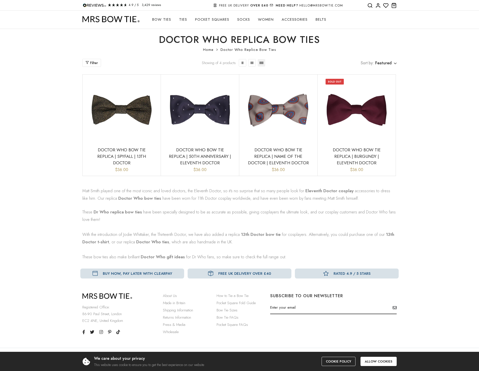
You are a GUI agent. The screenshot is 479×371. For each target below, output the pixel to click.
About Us (170, 295)
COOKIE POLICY (338, 361)
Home (208, 49)
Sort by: (367, 63)
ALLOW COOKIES (378, 361)
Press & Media (174, 324)
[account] (378, 6)
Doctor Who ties (152, 242)
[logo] (111, 19)
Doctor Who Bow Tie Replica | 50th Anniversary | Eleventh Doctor (200, 156)
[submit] (393, 307)
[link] (242, 63)
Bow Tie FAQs (228, 317)
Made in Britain (174, 303)
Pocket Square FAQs (232, 324)
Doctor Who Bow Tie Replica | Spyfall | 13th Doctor (121, 156)
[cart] (394, 6)
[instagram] (101, 332)
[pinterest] (109, 332)
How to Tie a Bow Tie (232, 295)
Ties (183, 19)
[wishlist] (386, 6)
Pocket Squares (212, 19)
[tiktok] (118, 332)
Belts (321, 19)
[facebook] (83, 332)
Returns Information (177, 317)
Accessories (295, 19)
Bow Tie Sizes (227, 310)
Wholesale (171, 332)
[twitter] (92, 332)
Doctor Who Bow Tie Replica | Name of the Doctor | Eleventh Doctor (278, 156)
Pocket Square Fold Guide (236, 303)
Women (266, 19)
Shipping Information (178, 310)
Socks (243, 19)
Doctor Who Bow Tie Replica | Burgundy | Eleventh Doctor (357, 156)
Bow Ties (161, 19)
